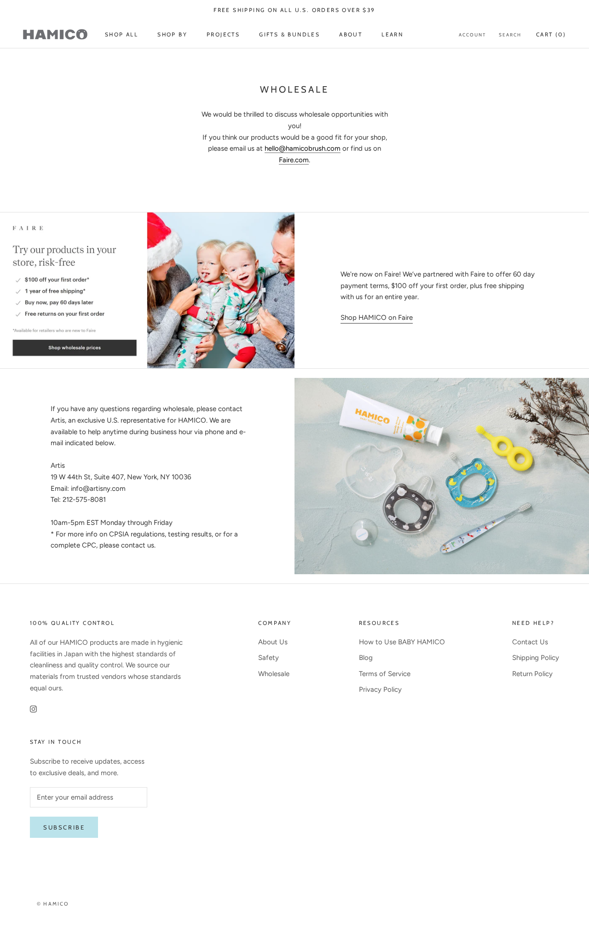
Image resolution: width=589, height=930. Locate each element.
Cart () (551, 34)
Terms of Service (384, 674)
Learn (392, 34)
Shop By (172, 34)
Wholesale (273, 674)
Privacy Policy (380, 689)
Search (510, 35)
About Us (273, 642)
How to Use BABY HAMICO (402, 642)
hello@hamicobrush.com (303, 148)
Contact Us (530, 642)
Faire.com (294, 160)
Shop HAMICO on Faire (377, 317)
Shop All (121, 34)
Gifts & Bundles (289, 34)
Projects (223, 34)
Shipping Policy (535, 657)
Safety (268, 657)
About (350, 34)
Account (472, 35)
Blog (366, 657)
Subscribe (64, 827)
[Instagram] (33, 709)
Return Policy (532, 674)
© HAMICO (53, 904)
